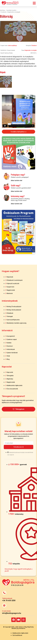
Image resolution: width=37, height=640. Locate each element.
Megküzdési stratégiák (31, 50)
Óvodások (34, 45)
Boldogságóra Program (10, 3)
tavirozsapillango (12, 45)
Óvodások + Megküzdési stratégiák (10, 12)
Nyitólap (2, 10)
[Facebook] (13, 620)
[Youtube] (18, 620)
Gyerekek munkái (11, 10)
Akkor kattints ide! (16, 180)
